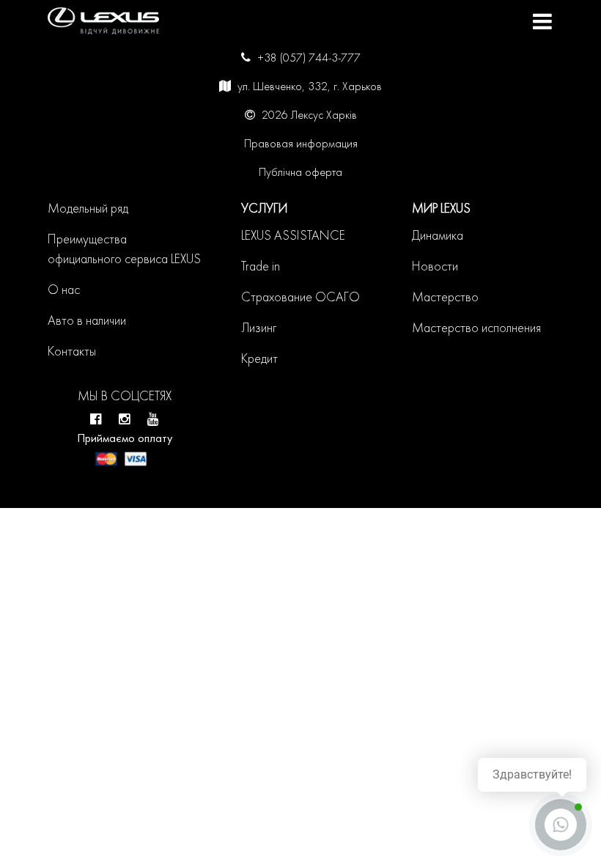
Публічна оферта (300, 173)
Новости (435, 267)
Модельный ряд (88, 209)
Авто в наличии (87, 321)
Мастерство (445, 298)
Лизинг (258, 329)
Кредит (259, 359)
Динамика (437, 236)
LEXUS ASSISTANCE (293, 236)
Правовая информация (301, 144)
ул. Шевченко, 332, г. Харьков (309, 87)
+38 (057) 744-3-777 (309, 59)
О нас (64, 290)
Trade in (260, 267)
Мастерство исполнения (476, 329)
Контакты (72, 352)
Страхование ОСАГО (300, 298)
